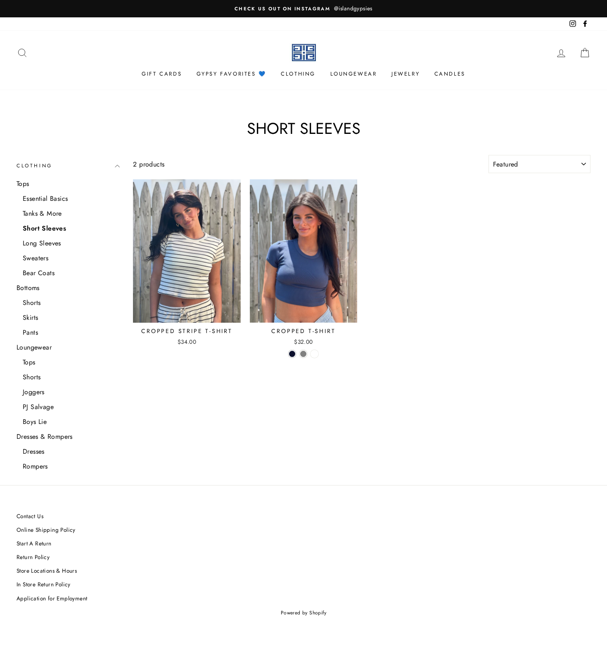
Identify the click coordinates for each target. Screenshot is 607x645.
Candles (449, 74)
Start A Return (34, 543)
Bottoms (28, 288)
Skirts (30, 317)
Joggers (34, 392)
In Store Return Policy (44, 584)
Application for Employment (52, 598)
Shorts (31, 302)
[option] (303, 8)
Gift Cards (162, 74)
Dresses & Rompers (45, 436)
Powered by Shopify (303, 612)
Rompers (35, 466)
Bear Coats (39, 273)
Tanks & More (42, 213)
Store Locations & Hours (47, 570)
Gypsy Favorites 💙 (231, 74)
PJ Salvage (38, 407)
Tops (23, 183)
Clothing (298, 74)
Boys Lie (35, 421)
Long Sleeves (42, 243)
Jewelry (405, 74)
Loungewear (353, 74)
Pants (30, 332)
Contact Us (30, 516)
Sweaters (35, 258)
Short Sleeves (44, 228)
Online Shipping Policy (46, 530)
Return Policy (33, 557)
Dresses (34, 451)
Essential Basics (45, 198)
